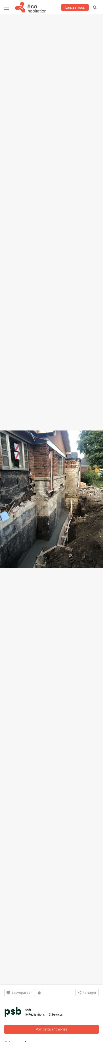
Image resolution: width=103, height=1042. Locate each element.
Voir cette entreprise (51, 1029)
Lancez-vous (75, 7)
